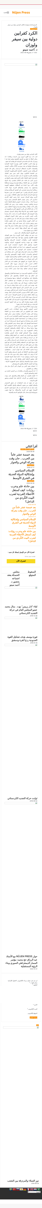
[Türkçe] (14, 1189)
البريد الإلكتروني (32, 1009)
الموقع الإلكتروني (32, 1013)
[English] (32, 1189)
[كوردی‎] (21, 1189)
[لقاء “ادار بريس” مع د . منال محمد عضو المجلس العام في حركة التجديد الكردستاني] (21, 588)
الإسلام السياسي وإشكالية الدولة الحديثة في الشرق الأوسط (21, 474)
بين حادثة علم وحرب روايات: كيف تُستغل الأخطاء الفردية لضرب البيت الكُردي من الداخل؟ (21, 493)
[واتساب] (35, 119)
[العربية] (38, 1189)
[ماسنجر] (40, 1200)
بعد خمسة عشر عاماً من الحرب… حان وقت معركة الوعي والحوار (21, 458)
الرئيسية (34, 25)
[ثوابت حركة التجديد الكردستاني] (21, 645)
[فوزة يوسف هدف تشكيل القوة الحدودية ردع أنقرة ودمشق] (21, 618)
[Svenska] (11, 1189)
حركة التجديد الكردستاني (27, 449)
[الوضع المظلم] (38, 13)
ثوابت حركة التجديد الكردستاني (22, 798)
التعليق (34, 985)
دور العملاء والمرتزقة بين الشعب (23, 1180)
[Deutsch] (25, 1189)
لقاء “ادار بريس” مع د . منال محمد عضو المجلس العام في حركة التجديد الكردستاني (21, 609)
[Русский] (18, 1189)
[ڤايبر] (34, 119)
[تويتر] (36, 119)
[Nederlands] (35, 1189)
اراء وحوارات (28, 25)
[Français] (28, 1189)
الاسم (35, 1005)
